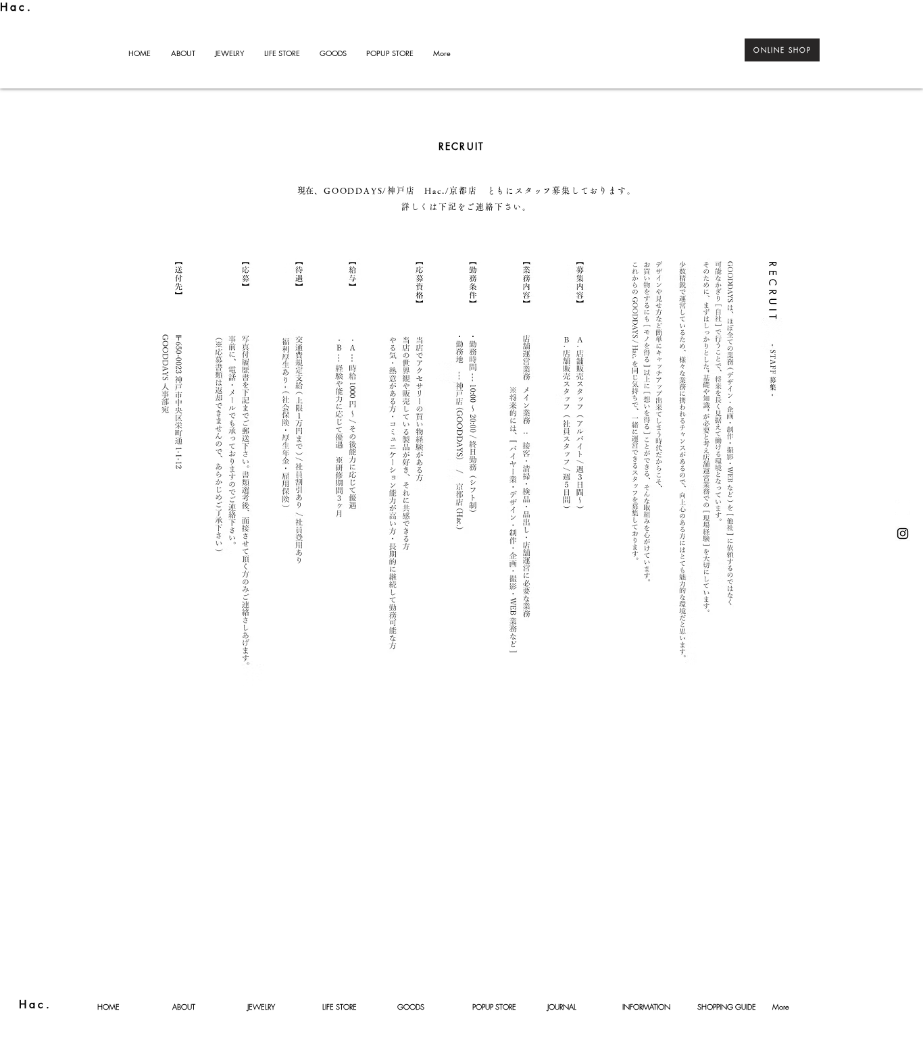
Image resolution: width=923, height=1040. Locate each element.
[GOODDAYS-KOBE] (902, 533)
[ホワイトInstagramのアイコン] (902, 507)
